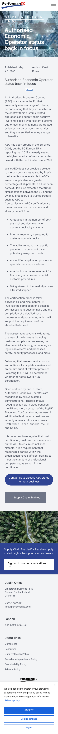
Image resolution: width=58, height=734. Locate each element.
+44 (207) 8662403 (16, 625)
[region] (29, 708)
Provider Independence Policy (21, 659)
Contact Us (11, 644)
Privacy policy (12, 700)
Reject (29, 727)
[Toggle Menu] (53, 5)
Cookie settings (29, 719)
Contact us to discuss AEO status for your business (29, 479)
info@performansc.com (18, 606)
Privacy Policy (12, 669)
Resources (10, 649)
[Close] (55, 685)
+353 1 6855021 (13, 603)
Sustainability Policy (16, 664)
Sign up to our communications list (27, 565)
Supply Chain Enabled (24, 19)
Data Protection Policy (17, 654)
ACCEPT (29, 710)
